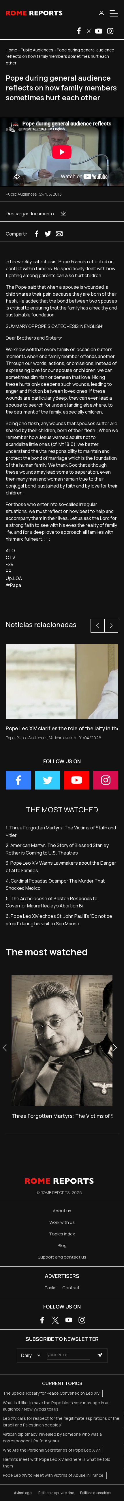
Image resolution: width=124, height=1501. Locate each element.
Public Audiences (37, 50)
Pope (10, 737)
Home (11, 50)
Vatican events (62, 737)
